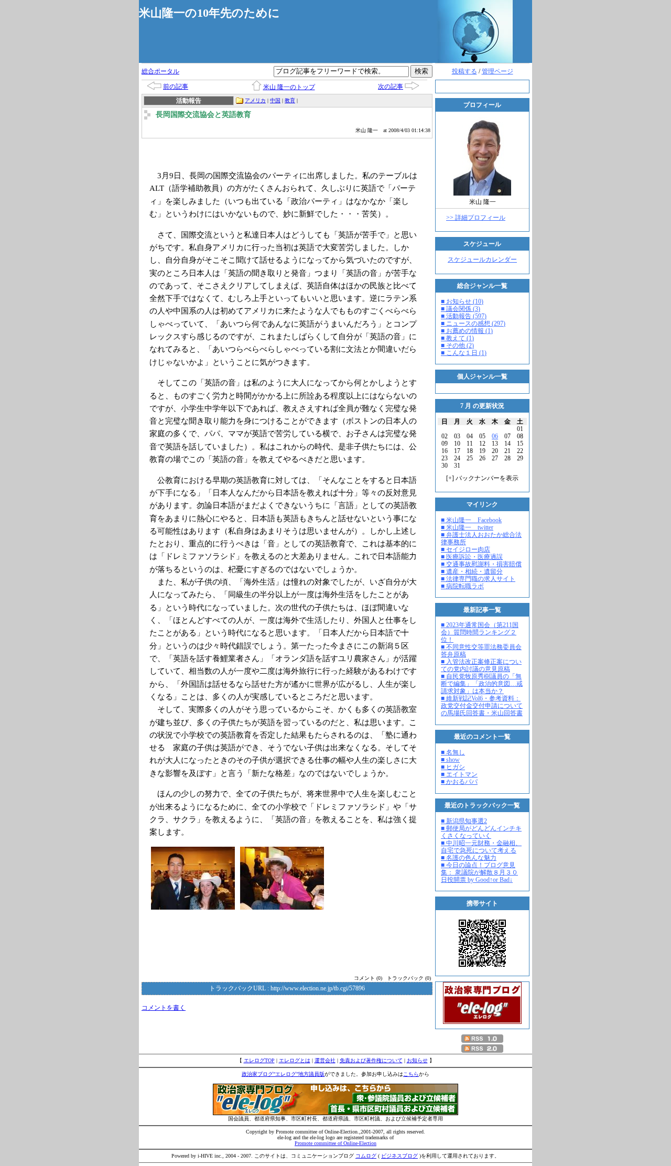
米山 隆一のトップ (289, 87)
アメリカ (255, 100)
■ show (450, 759)
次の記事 (390, 86)
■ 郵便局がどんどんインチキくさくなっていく (481, 832)
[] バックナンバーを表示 (482, 478)
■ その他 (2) (457, 345)
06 (495, 436)
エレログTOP (259, 1060)
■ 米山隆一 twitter (467, 527)
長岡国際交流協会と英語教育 (203, 114)
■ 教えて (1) (457, 338)
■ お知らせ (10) (462, 301)
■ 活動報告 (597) (463, 316)
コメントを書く (164, 1007)
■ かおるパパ (459, 781)
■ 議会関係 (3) (460, 308)
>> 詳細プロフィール (475, 217)
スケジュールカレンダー (482, 259)
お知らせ (417, 1060)
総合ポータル (160, 71)
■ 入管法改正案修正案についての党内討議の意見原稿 (481, 665)
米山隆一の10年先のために (209, 12)
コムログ (365, 1156)
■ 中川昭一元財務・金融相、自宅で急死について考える (481, 846)
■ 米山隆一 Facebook (471, 520)
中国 (275, 100)
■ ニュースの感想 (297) (473, 323)
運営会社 (325, 1060)
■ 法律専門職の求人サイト (478, 578)
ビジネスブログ (399, 1156)
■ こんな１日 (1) (463, 353)
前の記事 (175, 86)
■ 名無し (453, 752)
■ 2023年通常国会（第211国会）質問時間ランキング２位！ (479, 632)
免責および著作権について (371, 1060)
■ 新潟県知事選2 (464, 821)
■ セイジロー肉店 (465, 549)
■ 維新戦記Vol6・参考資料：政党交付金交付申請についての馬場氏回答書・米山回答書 (482, 706)
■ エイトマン (459, 774)
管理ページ (497, 71)
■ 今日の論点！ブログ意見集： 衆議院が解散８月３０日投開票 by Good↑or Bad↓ (479, 872)
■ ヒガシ (453, 767)
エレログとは (294, 1060)
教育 (290, 100)
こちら (411, 1074)
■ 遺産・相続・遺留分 (472, 571)
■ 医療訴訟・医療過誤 (472, 556)
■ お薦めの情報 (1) (467, 330)
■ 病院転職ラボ (462, 586)
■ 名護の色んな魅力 (468, 857)
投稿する (464, 71)
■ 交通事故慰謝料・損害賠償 (481, 564)
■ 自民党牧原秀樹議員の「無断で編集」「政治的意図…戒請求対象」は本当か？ (482, 684)
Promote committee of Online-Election (335, 1143)
